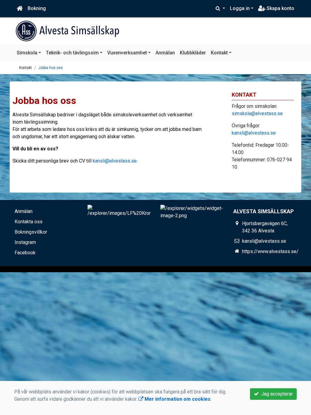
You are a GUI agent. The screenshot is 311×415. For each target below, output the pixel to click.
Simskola (27, 53)
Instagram (25, 242)
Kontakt (219, 53)
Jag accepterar (276, 394)
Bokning (37, 8)
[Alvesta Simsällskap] (67, 31)
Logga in (240, 8)
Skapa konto (279, 8)
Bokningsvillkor (31, 232)
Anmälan (165, 53)
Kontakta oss (29, 222)
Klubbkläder (193, 53)
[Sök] (220, 8)
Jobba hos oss (50, 68)
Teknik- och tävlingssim (72, 53)
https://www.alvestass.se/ (270, 251)
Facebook (25, 253)
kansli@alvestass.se (115, 161)
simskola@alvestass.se (257, 113)
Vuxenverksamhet (127, 53)
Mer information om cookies (176, 399)
